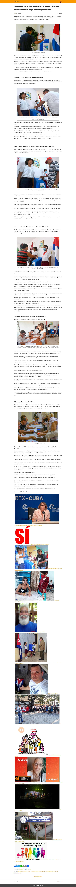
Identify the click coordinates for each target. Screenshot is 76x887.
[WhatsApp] (21, 866)
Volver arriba (59, 881)
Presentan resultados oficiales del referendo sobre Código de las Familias (28, 525)
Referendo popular (17, 872)
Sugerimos (23, 869)
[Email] (24, 866)
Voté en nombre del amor (53, 693)
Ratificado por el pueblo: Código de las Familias (40, 544)
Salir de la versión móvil (38, 885)
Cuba (20, 869)
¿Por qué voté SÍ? (40, 631)
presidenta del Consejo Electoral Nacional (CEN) (48, 871)
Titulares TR (28, 869)
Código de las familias (31, 871)
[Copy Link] (26, 866)
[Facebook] (15, 866)
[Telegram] (19, 866)
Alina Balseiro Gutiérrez (22, 871)
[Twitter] (17, 866)
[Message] (23, 866)
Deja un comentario (38, 876)
